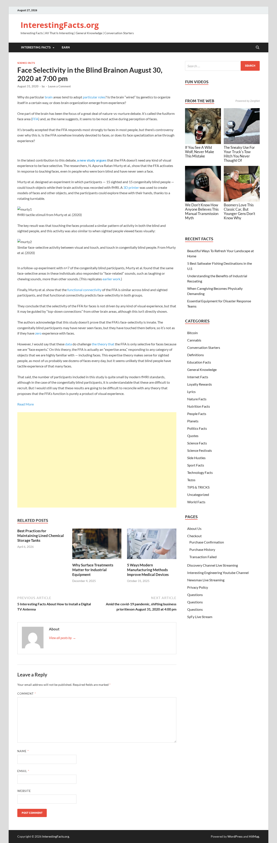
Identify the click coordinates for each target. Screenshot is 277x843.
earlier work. (112, 279)
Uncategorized (198, 494)
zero (38, 333)
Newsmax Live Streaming (205, 580)
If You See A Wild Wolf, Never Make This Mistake (199, 151)
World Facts (196, 502)
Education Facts (199, 362)
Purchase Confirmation (206, 542)
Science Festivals (199, 450)
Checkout (194, 536)
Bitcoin (192, 333)
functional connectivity (84, 290)
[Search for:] (222, 66)
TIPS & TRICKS (198, 487)
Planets (192, 421)
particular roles (94, 97)
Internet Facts (197, 377)
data (68, 344)
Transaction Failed (203, 557)
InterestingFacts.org (60, 25)
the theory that (103, 344)
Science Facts (26, 62)
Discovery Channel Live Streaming (212, 565)
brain (49, 97)
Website (24, 791)
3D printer (131, 187)
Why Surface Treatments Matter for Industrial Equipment (92, 570)
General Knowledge (202, 369)
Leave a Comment (59, 86)
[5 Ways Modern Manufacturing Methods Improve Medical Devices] (151, 545)
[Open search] (257, 48)
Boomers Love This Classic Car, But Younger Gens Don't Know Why (239, 211)
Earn (66, 47)
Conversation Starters (203, 347)
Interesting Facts (36, 47)
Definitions (195, 355)
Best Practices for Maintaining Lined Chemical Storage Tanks (40, 536)
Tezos (191, 480)
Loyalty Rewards (199, 384)
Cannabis (194, 340)
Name (23, 751)
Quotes (192, 436)
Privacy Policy (197, 587)
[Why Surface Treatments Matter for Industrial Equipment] (97, 545)
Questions (195, 595)
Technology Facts (200, 472)
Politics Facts (197, 428)
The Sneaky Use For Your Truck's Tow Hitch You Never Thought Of (239, 154)
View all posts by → (62, 638)
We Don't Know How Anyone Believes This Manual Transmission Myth (202, 211)
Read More (25, 404)
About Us (194, 528)
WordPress (235, 836)
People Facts (196, 414)
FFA (35, 119)
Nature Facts (196, 399)
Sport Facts (195, 465)
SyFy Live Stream (199, 617)
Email (23, 771)
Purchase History (202, 549)
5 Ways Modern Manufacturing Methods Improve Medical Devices (148, 570)
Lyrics (191, 391)
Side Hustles (196, 458)
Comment (26, 693)
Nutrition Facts (198, 406)
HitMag (254, 836)
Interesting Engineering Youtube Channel (218, 573)
